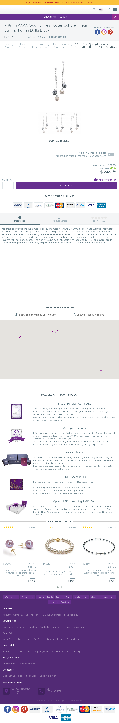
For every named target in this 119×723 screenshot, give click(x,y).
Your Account (9, 651)
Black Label (31, 675)
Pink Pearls (39, 639)
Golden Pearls (73, 639)
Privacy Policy (71, 614)
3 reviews (72, 527)
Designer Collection (12, 675)
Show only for (37, 314)
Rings (67, 627)
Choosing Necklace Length (102, 597)
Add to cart (66, 185)
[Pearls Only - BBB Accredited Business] (28, 205)
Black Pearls (24, 639)
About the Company (13, 614)
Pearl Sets (57, 627)
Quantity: (7, 180)
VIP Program (32, 614)
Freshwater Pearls (45, 597)
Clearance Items (26, 663)
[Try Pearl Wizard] (115, 17)
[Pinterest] (110, 32)
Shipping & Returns (43, 651)
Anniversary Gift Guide (60, 602)
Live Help (76, 651)
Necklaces (8, 627)
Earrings (20, 627)
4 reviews (112, 527)
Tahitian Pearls (81, 597)
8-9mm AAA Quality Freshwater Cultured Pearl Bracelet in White (59, 572)
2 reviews (32, 527)
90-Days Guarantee (51, 614)
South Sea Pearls (63, 597)
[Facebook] (97, 32)
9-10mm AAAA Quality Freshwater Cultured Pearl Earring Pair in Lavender (20, 573)
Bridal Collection (48, 675)
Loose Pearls (79, 627)
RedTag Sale (9, 663)
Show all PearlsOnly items (90, 314)
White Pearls (9, 639)
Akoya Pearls (27, 597)
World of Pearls (11, 597)
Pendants (44, 627)
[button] (57, 330)
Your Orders (25, 651)
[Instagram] (104, 32)
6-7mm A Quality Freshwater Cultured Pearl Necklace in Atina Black (99, 573)
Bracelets (32, 627)
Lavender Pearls (55, 639)
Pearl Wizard (62, 651)
